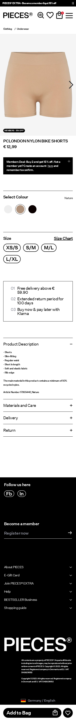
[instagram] (21, 493)
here (50, 166)
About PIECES (14, 567)
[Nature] (20, 209)
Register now (16, 533)
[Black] (32, 209)
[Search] (41, 15)
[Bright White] (8, 209)
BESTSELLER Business (20, 600)
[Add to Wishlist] (68, 713)
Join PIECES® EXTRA (18, 583)
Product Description (21, 344)
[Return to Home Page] (18, 15)
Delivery (10, 417)
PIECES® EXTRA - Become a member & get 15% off (29, 3)
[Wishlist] (50, 15)
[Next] (71, 85)
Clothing (7, 29)
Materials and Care (19, 405)
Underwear (23, 29)
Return (9, 430)
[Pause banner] (73, 3)
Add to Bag (18, 713)
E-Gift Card (11, 575)
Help (7, 591)
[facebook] (9, 493)
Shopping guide (15, 608)
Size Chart (63, 238)
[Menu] (69, 15)
